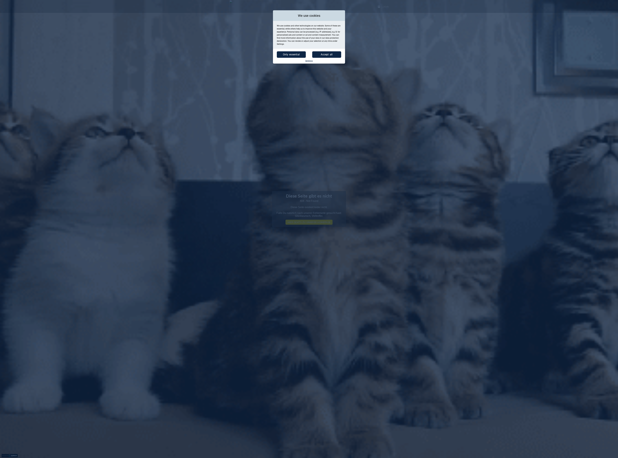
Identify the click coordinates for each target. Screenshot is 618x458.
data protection (332, 38)
